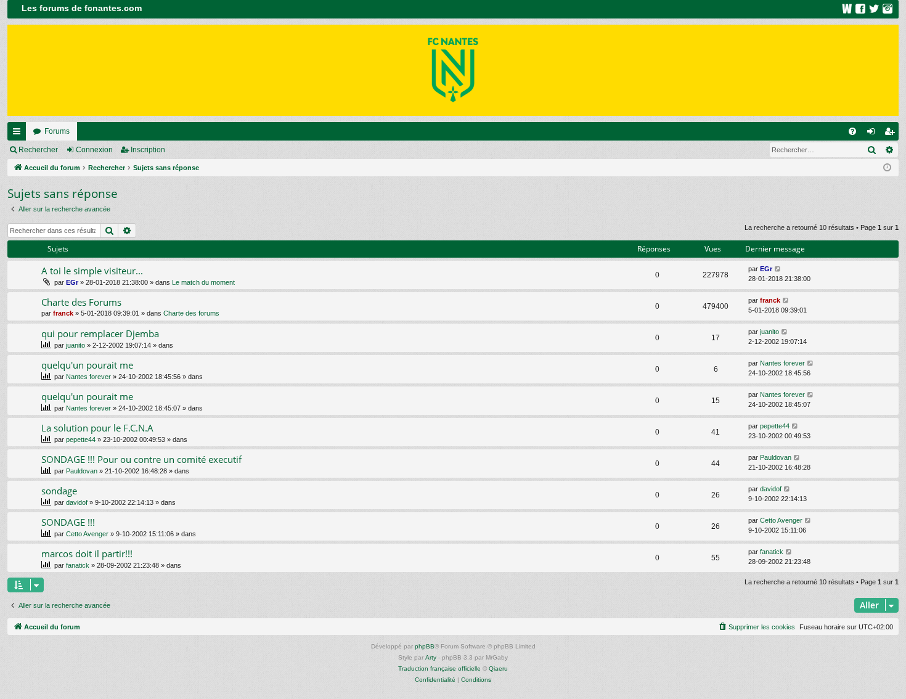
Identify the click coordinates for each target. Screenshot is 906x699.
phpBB (425, 646)
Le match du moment (203, 282)
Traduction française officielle (439, 668)
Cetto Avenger (87, 534)
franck (63, 313)
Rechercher (38, 149)
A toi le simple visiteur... (92, 270)
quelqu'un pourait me (87, 365)
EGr (72, 282)
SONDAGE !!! (68, 522)
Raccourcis (19, 134)
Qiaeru (498, 668)
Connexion (94, 149)
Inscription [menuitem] (892, 134)
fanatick (77, 565)
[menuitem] (852, 131)
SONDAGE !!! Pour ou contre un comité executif (141, 459)
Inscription (148, 149)
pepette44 (81, 439)
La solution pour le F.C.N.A (97, 428)
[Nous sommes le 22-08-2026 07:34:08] (887, 168)
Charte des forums (191, 313)
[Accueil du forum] (453, 70)
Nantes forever (88, 376)
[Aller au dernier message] (778, 269)
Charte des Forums (81, 302)
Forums (57, 131)
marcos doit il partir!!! (87, 553)
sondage (59, 490)
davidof (77, 502)
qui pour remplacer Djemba (100, 333)
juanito (75, 345)
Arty (430, 657)
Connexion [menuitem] (873, 134)
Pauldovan (81, 471)
